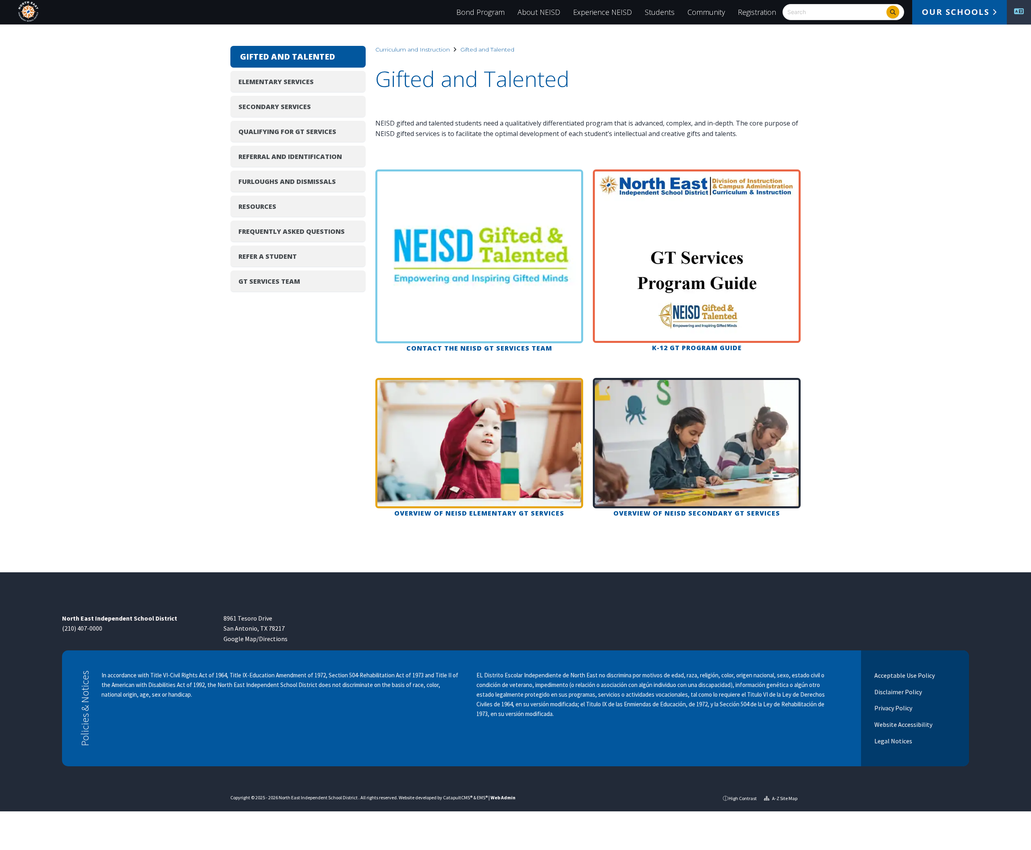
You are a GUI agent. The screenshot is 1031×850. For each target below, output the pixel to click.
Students (660, 12)
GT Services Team (269, 281)
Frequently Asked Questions (291, 231)
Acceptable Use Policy (904, 675)
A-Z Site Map (784, 798)
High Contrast (743, 798)
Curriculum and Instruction (412, 49)
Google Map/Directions (256, 639)
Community (706, 12)
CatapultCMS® (457, 797)
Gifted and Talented (487, 49)
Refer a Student (267, 256)
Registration (757, 12)
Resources (257, 206)
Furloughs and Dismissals (287, 181)
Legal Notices (892, 741)
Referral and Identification (290, 156)
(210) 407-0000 (82, 628)
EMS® (482, 797)
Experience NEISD (602, 12)
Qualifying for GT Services (287, 131)
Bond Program (480, 12)
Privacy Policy (892, 708)
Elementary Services (276, 81)
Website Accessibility (902, 724)
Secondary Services (274, 106)
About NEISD (539, 12)
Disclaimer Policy (897, 692)
